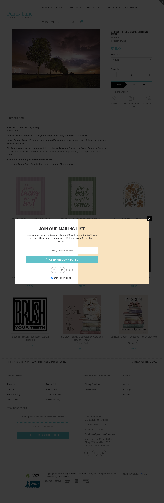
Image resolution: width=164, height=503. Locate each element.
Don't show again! (63, 278)
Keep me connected (63, 259)
